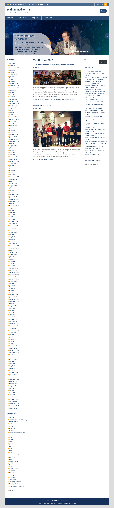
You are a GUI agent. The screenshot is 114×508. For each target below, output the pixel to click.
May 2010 (12, 366)
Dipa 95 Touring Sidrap (92, 154)
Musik (11, 453)
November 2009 (14, 379)
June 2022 (12, 112)
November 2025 (14, 68)
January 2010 (13, 375)
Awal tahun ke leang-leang (93, 71)
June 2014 (12, 259)
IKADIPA (11, 439)
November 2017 (14, 179)
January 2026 (13, 63)
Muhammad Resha (18, 9)
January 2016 (13, 223)
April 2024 (12, 81)
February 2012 (13, 319)
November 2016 (14, 201)
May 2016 (12, 214)
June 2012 (12, 310)
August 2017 (13, 186)
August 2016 (13, 208)
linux (10, 450)
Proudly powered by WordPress (47, 503)
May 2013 (12, 288)
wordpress (12, 490)
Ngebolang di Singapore (93, 148)
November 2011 (14, 326)
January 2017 (13, 197)
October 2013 (13, 277)
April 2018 (12, 170)
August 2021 (13, 121)
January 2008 (13, 408)
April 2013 (12, 290)
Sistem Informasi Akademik (25, 37)
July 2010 (12, 361)
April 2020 (12, 130)
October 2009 (13, 381)
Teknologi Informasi (55, 99)
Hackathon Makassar (42, 105)
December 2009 (14, 377)
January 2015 (13, 243)
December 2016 (14, 199)
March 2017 (12, 192)
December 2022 (14, 101)
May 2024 (12, 79)
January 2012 (13, 321)
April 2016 (12, 217)
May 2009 (12, 392)
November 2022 (14, 103)
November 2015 (14, 226)
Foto (10, 437)
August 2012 (13, 306)
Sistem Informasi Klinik (41, 4)
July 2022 (12, 110)
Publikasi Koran (13, 468)
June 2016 (12, 212)
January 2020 (13, 137)
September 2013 (14, 279)
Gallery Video (35, 18)
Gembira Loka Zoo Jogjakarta (94, 108)
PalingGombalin (13, 461)
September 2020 (14, 126)
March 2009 (12, 397)
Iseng (10, 441)
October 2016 (13, 203)
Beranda (10, 18)
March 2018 (12, 172)
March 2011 (12, 343)
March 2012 (12, 317)
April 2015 (12, 239)
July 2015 (12, 235)
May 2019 (12, 152)
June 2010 (12, 363)
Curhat (11, 430)
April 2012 (12, 315)
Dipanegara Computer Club (17, 433)
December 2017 (14, 177)
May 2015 (12, 237)
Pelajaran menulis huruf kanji (94, 146)
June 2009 (12, 390)
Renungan (12, 470)
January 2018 (13, 174)
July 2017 (12, 188)
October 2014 (13, 250)
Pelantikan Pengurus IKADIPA (94, 117)
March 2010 (12, 370)
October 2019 (13, 143)
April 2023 (12, 97)
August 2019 (13, 146)
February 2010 (13, 372)
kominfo (11, 446)
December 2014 (14, 246)
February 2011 (13, 346)
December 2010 (14, 350)
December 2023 (14, 86)
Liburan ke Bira (90, 127)
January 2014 (13, 270)
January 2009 (13, 401)
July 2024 (12, 77)
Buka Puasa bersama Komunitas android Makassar (54, 65)
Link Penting (99, 4)
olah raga (12, 457)
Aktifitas (11, 417)
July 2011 (12, 335)
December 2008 (14, 403)
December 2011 (14, 323)
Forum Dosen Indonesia (16, 435)
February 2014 (13, 268)
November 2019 (14, 141)
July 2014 (12, 257)
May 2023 (12, 94)
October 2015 (13, 228)
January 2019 (13, 159)
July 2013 (12, 283)
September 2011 (14, 330)
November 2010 (14, 352)
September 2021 (14, 119)
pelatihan (12, 464)
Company (12, 428)
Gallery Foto (48, 18)
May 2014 (12, 261)
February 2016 (13, 221)
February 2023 (13, 99)
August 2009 (13, 386)
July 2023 (12, 92)
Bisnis (41, 99)
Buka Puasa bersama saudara (94, 110)
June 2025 (12, 70)
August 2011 (13, 332)
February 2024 (13, 83)
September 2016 (14, 206)
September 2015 (14, 230)
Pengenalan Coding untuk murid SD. (96, 141)
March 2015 (12, 241)
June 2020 (12, 128)
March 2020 (12, 132)
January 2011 (13, 348)
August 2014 (13, 255)
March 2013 (12, 292)
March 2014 (12, 266)
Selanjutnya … (53, 96)
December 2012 (14, 299)
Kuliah (11, 448)
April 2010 (12, 368)
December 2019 (14, 139)
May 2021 (12, 123)
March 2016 (12, 219)
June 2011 (12, 337)
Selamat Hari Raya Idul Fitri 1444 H (96, 144)
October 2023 (13, 90)
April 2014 (12, 263)
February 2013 (13, 295)
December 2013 (14, 272)
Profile (11, 466)
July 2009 (12, 388)
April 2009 (12, 395)
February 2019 (13, 157)
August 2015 (13, 232)
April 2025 (12, 72)
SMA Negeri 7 (13, 477)
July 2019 (12, 148)
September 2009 (14, 383)
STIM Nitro (12, 479)
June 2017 (12, 190)
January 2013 (13, 297)
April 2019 (12, 154)
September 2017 (14, 183)
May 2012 (12, 312)
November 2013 (14, 275)
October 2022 (13, 106)
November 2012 (14, 301)
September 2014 (14, 252)
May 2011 (12, 339)
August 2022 (13, 108)
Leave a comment (69, 99)
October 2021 (13, 117)
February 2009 (13, 399)
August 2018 (13, 163)
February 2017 (13, 194)
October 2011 (13, 328)
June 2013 (12, 286)
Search (86, 59)
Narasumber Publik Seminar (17, 455)
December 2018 (14, 161)
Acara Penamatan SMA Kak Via (95, 102)
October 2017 (13, 181)
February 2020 (13, 134)
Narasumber (21, 18)
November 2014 (14, 248)
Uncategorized (13, 484)
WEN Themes (72, 503)
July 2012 (12, 308)
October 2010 (13, 355)
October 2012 (13, 303)
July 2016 (12, 210)
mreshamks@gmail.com (16, 4)
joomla (11, 444)
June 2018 (12, 168)
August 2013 (13, 281)
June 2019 (12, 150)
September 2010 (14, 357)
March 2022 (12, 114)
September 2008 (14, 406)
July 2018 (12, 166)
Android (37, 99)
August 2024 (13, 74)
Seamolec (12, 473)
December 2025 (14, 66)
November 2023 (14, 88)
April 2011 (12, 341)
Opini (10, 459)
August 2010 (13, 359)
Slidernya (46, 99)
